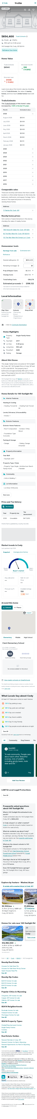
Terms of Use (25, 1085)
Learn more (7, 688)
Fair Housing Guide (26, 1084)
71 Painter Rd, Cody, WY (11, 210)
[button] (35, 3)
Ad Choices (26, 1087)
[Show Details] (33, 114)
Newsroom (9, 1085)
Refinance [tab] (6, 254)
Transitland (25, 1051)
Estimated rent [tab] (25, 251)
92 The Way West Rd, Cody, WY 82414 (16, 234)
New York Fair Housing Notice (9, 1066)
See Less (7, 495)
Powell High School (9, 853)
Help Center (6, 1106)
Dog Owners (25, 740)
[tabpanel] (18, 274)
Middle (17, 637)
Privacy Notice (19, 1087)
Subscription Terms (6, 1087)
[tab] (8, 507)
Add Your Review (18, 780)
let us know (21, 1099)
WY (8, 958)
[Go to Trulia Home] (18, 3)
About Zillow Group (15, 1084)
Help (13, 1087)
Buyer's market (18, 571)
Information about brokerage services (14, 1068)
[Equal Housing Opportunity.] (23, 1104)
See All (6, 731)
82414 (20, 379)
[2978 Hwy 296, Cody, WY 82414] (12, 933)
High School (28, 637)
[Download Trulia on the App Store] (12, 1077)
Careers (3, 1085)
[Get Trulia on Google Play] (26, 1077)
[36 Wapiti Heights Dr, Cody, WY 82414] (12, 896)
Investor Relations (17, 1085)
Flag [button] (29, 772)
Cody (5, 825)
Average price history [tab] (20, 552)
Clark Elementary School (21, 851)
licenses (20, 1060)
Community (13, 740)
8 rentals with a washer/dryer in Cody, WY (18, 886)
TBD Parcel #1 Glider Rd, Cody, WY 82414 (17, 230)
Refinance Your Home (9, 50)
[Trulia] (3, 1077)
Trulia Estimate (10, 103)
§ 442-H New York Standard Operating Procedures (14, 1065)
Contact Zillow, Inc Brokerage (10, 1072)
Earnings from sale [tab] (10, 251)
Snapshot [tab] (6, 552)
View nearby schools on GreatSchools (17, 680)
